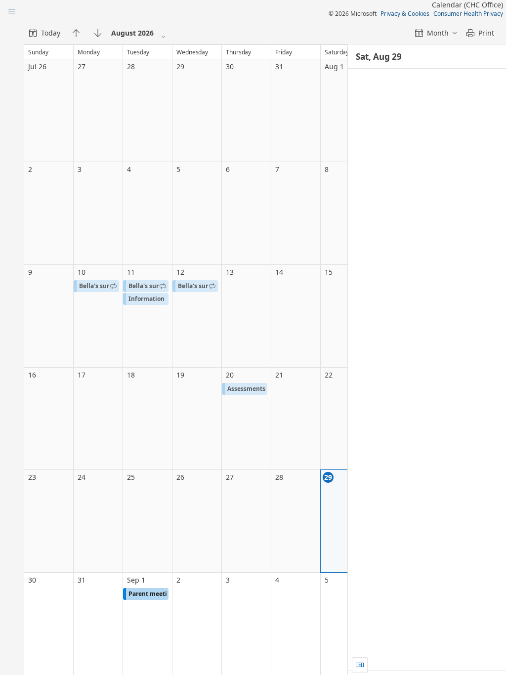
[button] (96, 286)
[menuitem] (44, 33)
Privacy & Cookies (404, 13)
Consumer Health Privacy (468, 13)
